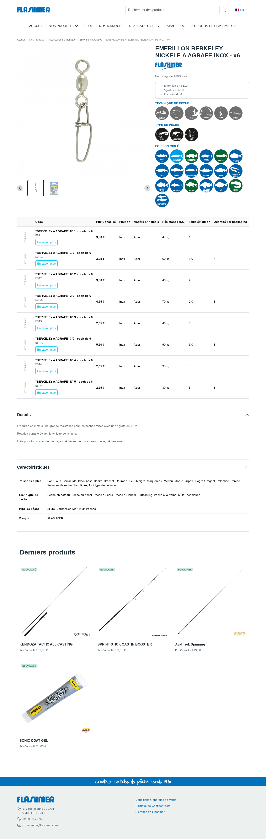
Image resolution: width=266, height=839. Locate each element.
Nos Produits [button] (61, 26)
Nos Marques (111, 26)
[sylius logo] (33, 10)
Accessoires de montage (62, 39)
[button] (35, 188)
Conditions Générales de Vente (155, 799)
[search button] (224, 10)
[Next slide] (147, 188)
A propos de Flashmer (150, 811)
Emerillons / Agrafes (91, 39)
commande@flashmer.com (40, 825)
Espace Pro (175, 26)
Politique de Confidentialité (152, 805)
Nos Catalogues (144, 26)
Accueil (36, 26)
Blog (88, 26)
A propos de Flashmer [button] (211, 26)
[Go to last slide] (20, 188)
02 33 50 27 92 (32, 819)
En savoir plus (46, 242)
